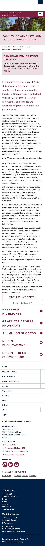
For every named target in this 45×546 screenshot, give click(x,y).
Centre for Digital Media (11, 529)
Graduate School (7, 47)
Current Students (8, 376)
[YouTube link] (16, 464)
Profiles (25, 476)
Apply (4, 415)
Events (5, 502)
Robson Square (8, 526)
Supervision (6, 391)
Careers (5, 504)
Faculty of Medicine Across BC (14, 531)
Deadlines (6, 396)
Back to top (6, 476)
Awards (5, 386)
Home (4, 367)
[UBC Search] (40, 2)
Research (32, 476)
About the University (10, 496)
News (4, 499)
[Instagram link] (5, 464)
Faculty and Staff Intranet (15, 454)
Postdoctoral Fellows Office (16, 448)
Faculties (29, 47)
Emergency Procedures (10, 539)
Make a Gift (6, 507)
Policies (5, 405)
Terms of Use (24, 539)
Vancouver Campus (9, 517)
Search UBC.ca (8, 509)
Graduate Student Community (16, 451)
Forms (4, 400)
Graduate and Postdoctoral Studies (22, 422)
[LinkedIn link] (10, 464)
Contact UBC (7, 494)
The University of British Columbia (16, 4)
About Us (5, 410)
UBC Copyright (7, 542)
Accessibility (19, 542)
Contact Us (6, 438)
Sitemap (17, 476)
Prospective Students (19, 47)
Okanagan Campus (9, 520)
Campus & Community (10, 381)
